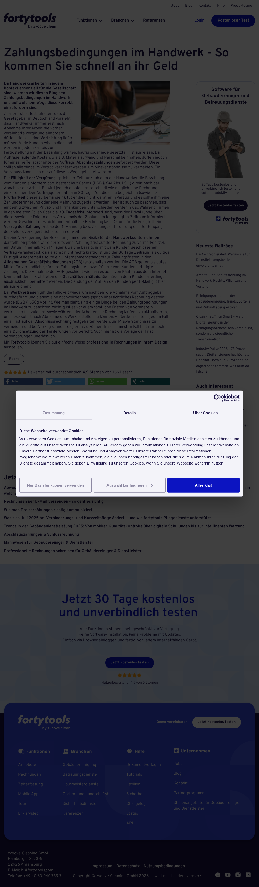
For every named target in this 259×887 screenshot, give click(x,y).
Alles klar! (203, 485)
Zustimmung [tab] (53, 413)
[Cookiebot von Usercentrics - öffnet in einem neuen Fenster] (217, 398)
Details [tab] (129, 413)
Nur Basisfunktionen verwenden (55, 485)
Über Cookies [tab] (205, 413)
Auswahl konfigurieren (126, 485)
